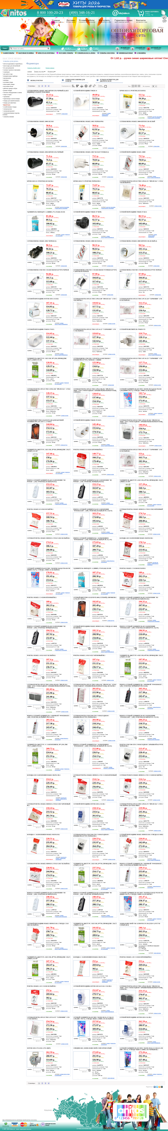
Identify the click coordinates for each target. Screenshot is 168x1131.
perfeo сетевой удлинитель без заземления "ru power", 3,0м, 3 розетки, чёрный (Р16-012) (46, 627)
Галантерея (6, 72)
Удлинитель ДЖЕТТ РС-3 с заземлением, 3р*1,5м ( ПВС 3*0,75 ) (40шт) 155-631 (47, 745)
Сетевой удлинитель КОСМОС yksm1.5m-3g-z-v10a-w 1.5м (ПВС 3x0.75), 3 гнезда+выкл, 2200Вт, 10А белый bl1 (93, 1018)
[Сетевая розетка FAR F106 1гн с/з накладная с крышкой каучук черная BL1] (81, 734)
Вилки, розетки (37, 80)
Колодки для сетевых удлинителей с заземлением (61, 858)
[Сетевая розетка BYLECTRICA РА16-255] (127, 200)
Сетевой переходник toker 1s (85, 91)
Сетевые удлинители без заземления (61, 503)
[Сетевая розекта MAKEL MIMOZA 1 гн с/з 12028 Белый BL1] (127, 794)
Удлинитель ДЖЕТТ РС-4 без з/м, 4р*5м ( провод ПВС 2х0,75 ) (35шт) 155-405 (141, 656)
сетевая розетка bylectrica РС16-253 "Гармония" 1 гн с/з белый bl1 (141, 359)
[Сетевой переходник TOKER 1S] (81, 109)
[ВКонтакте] (154, 1086)
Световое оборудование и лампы (12, 92)
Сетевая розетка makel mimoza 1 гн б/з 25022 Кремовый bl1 (141, 510)
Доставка (70, 20)
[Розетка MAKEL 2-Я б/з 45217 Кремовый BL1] (81, 674)
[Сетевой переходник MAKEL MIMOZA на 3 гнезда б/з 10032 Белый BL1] (127, 853)
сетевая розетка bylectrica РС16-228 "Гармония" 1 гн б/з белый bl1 (141, 299)
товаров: (147, 13)
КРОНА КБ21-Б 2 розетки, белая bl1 (133, 91)
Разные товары (7, 90)
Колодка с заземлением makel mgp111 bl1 (43, 834)
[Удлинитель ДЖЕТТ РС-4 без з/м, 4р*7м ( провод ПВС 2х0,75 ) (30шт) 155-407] (34, 976)
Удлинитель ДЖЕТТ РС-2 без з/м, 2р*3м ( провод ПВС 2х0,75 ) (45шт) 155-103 (48, 450)
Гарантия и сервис (124, 20)
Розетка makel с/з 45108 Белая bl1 (133, 568)
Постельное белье (8, 86)
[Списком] (136, 86)
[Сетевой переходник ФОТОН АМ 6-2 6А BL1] (81, 823)
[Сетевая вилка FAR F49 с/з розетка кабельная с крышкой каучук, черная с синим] (81, 377)
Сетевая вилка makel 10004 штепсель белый (137, 121)
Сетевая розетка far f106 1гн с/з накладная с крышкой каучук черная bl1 (91, 716)
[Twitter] (157, 1086)
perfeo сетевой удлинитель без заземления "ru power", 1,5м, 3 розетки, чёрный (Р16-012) (92, 480)
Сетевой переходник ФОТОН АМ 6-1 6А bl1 (43, 299)
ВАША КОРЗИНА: (152, 12)
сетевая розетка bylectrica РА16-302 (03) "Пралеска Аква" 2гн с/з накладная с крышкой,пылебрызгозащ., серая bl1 (48, 686)
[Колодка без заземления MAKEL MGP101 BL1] (127, 557)
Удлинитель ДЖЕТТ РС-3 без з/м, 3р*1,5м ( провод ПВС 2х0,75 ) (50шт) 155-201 (47, 359)
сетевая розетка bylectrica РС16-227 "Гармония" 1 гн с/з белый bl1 (94, 330)
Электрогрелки (7, 109)
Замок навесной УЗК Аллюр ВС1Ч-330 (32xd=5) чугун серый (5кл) (140, 924)
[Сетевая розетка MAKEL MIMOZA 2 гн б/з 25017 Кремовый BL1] (34, 823)
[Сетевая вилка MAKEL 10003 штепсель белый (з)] (127, 260)
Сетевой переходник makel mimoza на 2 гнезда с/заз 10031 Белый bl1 (48, 924)
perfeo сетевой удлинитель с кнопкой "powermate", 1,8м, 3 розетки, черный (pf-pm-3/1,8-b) (141, 685)
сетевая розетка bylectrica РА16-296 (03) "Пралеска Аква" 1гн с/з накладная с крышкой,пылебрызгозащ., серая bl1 (95, 390)
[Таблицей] (139, 86)
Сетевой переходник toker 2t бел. (40, 329)
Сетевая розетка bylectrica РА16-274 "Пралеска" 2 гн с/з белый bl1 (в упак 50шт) (141, 804)
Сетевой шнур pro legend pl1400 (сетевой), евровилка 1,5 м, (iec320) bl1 (94, 598)
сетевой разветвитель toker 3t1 (132, 329)
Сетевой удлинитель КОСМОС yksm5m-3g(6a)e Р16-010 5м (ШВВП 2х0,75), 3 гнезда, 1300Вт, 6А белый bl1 (141, 893)
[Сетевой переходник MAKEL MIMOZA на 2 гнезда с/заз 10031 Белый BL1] (34, 942)
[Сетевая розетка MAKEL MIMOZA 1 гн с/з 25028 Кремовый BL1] (81, 794)
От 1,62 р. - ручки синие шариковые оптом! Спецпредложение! (112, 58)
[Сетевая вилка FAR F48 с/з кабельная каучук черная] (34, 289)
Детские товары (66, 53)
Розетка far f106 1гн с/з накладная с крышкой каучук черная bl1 (141, 745)
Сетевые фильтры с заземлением (109, 768)
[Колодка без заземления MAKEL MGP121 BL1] (34, 794)
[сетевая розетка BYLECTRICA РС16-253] (127, 377)
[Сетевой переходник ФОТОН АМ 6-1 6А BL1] (34, 318)
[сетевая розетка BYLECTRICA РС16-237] (127, 468)
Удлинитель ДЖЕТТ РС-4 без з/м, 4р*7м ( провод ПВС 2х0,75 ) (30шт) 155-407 (48, 957)
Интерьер (5, 80)
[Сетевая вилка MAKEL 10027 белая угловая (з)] (81, 171)
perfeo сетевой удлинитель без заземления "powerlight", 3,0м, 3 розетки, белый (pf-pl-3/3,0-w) (92, 510)
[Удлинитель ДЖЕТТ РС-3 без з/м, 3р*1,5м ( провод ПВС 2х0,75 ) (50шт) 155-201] (34, 377)
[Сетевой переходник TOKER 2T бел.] (34, 348)
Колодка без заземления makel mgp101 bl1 (136, 538)
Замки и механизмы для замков (75, 80)
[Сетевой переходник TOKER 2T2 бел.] (81, 439)
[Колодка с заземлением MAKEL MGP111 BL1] (34, 853)
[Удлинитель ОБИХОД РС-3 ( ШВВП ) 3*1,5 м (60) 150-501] (34, 231)
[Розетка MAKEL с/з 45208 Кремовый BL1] (34, 616)
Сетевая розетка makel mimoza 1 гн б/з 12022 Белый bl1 (48, 538)
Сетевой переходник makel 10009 (132, 152)
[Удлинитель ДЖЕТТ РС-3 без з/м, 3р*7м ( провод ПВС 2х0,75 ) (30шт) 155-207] (81, 942)
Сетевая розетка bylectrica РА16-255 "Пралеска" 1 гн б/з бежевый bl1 (141, 181)
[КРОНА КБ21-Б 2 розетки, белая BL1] (127, 109)
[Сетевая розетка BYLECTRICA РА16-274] (127, 823)
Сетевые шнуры (63, 445)
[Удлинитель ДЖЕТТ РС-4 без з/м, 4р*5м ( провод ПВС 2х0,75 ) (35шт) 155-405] (127, 674)
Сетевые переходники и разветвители (106, 114)
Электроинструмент (9, 111)
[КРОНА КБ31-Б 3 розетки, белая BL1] (34, 200)
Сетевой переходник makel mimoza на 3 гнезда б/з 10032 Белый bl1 (141, 835)
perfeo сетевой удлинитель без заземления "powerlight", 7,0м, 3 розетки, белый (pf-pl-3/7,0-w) (139, 716)
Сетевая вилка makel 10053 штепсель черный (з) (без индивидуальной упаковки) (48, 91)
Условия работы (86, 20)
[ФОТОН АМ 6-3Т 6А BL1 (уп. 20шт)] (34, 1067)
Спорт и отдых (7, 94)
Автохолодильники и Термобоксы (12, 64)
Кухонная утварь (8, 82)
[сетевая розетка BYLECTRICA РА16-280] (81, 318)
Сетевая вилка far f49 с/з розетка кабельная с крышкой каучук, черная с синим (92, 359)
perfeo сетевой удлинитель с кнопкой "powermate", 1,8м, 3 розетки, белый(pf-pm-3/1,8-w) (48, 716)
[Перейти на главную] (13, 16)
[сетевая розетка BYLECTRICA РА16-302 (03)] (34, 704)
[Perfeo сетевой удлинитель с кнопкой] (127, 703)
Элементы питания (8, 117)
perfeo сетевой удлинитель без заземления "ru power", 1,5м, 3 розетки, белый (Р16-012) (46, 480)
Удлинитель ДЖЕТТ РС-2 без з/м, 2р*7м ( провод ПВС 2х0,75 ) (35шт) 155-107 (95, 864)
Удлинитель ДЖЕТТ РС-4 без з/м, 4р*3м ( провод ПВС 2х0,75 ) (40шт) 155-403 (141, 480)
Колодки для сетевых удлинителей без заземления (154, 117)
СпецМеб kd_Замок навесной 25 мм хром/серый (92, 1048)
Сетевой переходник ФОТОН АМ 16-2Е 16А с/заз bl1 (92, 986)
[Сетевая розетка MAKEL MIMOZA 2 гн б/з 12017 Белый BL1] (34, 882)
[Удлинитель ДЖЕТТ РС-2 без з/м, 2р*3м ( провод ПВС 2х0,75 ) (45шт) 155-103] (34, 468)
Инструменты (7, 78)
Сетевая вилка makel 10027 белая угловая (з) (91, 152)
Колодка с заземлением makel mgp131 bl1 (89, 957)
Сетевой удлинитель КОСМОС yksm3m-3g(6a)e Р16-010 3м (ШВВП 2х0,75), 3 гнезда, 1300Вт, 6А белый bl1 (48, 569)
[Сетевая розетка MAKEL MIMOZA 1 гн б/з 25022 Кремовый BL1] (127, 528)
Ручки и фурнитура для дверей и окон (109, 80)
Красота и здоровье (46, 53)
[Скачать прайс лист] (163, 14)
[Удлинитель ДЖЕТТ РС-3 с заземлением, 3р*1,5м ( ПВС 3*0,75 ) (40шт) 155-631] (34, 763)
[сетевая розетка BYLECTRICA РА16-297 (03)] (127, 440)
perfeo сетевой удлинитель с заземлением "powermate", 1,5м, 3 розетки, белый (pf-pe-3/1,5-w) (92, 538)
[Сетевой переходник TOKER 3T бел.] (127, 231)
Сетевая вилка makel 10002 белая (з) (87, 241)
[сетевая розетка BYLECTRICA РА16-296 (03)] (81, 408)
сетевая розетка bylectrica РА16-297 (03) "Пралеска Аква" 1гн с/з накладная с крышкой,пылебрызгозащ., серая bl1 (141, 421)
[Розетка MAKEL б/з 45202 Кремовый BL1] (81, 468)
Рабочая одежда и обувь (10, 88)
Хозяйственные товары (9, 107)
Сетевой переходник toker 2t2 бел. (87, 420)
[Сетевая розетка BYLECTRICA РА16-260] (34, 408)
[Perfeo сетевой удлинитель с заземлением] (81, 557)
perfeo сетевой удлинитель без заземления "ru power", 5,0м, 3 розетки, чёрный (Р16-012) (92, 893)
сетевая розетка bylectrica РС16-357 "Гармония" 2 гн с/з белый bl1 (48, 1018)
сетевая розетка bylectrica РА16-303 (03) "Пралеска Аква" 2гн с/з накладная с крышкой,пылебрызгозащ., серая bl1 (141, 987)
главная (29, 71)
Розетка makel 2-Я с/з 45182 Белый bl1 (41, 986)
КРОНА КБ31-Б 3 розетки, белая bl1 (40, 181)
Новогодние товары (9, 84)
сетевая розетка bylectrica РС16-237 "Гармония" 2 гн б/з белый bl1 (141, 450)
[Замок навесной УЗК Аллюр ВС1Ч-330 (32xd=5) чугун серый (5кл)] (127, 942)
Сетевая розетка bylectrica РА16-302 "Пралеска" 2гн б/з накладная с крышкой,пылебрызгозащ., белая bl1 (94, 685)
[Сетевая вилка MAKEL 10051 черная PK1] (81, 140)
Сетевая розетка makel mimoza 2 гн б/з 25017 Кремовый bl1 (48, 804)
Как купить (104, 20)
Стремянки (6, 96)
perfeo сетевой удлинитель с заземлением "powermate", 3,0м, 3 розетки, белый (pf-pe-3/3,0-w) (92, 745)
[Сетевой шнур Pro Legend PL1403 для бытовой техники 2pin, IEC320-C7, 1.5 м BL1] (34, 439)
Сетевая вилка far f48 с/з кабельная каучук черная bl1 (140, 270)
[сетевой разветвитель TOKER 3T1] (127, 348)
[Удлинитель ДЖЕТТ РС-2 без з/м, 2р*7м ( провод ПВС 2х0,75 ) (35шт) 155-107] (81, 882)
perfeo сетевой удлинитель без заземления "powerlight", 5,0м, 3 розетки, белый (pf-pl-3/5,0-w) (139, 627)
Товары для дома (107, 53)
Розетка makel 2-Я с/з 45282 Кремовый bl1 (136, 957)
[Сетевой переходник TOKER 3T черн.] (81, 231)
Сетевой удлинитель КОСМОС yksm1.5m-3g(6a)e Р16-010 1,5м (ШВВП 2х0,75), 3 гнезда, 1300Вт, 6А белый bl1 (140, 389)
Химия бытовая (126, 53)
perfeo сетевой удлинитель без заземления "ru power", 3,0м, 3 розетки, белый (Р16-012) (139, 598)
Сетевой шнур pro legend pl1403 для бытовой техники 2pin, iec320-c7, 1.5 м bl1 (45, 420)
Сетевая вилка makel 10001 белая (40, 121)
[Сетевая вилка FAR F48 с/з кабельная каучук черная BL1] (127, 289)
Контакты (141, 20)
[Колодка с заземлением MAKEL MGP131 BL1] (81, 976)
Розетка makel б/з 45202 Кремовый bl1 (88, 449)
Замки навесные (157, 953)
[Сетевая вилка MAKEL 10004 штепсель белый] (127, 140)
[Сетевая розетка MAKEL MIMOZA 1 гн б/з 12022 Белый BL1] (34, 557)
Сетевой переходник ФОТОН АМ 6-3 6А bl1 (135, 1017)
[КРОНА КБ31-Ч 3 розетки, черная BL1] (81, 200)
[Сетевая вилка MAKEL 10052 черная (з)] (34, 260)
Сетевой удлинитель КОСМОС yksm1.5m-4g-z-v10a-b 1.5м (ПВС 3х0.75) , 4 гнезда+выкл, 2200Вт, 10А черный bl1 (141, 1048)
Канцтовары (8, 53)
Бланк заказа (50, 68)
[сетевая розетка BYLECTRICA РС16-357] (34, 1036)
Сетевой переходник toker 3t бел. (133, 212)
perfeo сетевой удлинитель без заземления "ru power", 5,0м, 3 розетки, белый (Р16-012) (46, 893)
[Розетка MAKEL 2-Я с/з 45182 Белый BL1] (34, 1005)
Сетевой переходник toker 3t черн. (87, 212)
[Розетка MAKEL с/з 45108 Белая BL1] (127, 587)
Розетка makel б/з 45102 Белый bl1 (40, 509)
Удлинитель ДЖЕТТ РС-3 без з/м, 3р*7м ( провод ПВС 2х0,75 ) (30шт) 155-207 (95, 924)
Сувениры (141, 53)
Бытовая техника (26, 53)
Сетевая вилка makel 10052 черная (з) (41, 241)
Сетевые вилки (64, 113)
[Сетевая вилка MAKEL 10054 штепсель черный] (34, 171)
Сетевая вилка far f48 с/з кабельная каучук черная (48, 270)
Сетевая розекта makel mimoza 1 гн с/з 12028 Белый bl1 (141, 775)
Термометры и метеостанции (11, 98)
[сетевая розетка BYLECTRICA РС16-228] (127, 318)
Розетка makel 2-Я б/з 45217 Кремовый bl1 (89, 655)
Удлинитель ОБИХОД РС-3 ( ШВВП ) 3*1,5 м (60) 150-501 (46, 212)
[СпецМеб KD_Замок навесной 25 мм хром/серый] (81, 1067)
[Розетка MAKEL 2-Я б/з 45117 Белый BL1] (34, 674)
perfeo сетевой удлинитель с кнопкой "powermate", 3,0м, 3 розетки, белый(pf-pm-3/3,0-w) (141, 864)
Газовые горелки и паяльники (11, 70)
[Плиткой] (133, 86)
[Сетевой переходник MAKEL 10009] (127, 171)
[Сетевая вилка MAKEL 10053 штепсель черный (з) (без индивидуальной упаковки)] (34, 109)
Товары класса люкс (86, 53)
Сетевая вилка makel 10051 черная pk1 (88, 121)
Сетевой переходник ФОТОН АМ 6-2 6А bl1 (89, 804)
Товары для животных (9, 103)
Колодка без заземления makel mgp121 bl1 (43, 775)
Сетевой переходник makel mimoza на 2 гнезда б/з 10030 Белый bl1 (95, 627)
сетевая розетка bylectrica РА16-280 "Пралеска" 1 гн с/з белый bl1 (95, 299)
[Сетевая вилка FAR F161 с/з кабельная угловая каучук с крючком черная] (81, 289)
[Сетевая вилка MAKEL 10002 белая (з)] (81, 260)
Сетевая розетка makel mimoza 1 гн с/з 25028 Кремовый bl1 (95, 775)
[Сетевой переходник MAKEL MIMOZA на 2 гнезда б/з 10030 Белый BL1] (81, 645)
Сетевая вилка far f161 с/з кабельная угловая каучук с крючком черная (95, 270)
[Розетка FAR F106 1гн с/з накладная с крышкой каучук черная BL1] (127, 763)
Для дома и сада (7, 74)
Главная (56, 20)
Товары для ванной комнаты (11, 101)
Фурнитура (6, 105)
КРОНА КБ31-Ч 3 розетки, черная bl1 (87, 181)
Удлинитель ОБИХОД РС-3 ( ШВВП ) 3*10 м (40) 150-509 (92, 568)
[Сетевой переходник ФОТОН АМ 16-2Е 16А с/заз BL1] (81, 1005)
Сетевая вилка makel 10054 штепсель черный (45, 152)
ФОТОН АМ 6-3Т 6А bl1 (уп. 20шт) (39, 1048)
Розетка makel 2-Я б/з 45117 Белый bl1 (41, 655)
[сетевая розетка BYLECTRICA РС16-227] (81, 348)
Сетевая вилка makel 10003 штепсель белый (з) (138, 241)
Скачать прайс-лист (33, 68)
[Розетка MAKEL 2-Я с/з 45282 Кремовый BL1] (127, 976)
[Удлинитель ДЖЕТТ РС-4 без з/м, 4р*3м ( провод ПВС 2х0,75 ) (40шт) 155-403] (127, 499)
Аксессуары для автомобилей (11, 66)
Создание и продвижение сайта (84, 1128)
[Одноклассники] (159, 1086)
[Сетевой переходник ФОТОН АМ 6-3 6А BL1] (127, 1036)
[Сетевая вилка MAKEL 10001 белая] (34, 140)
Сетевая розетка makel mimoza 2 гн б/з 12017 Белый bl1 (48, 863)
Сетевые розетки (157, 206)
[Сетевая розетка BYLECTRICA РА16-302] (81, 703)
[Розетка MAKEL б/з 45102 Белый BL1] (34, 528)
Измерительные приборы (10, 76)
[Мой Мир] (162, 1086)
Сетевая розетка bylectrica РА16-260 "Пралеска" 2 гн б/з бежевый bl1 (48, 389)
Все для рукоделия (8, 68)
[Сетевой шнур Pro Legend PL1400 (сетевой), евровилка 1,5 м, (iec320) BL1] (81, 616)
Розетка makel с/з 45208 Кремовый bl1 (42, 597)
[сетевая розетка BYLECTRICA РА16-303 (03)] (127, 1006)
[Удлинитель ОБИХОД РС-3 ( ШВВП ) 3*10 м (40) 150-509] (81, 587)
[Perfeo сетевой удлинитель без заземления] (34, 499)
